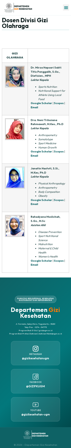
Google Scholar (41, 103)
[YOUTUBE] (35, 405)
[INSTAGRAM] (35, 349)
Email (34, 107)
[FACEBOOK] (35, 376)
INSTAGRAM (35, 354)
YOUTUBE (35, 410)
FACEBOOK (36, 382)
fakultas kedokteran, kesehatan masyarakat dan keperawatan (35, 299)
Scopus (59, 103)
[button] (66, 7)
